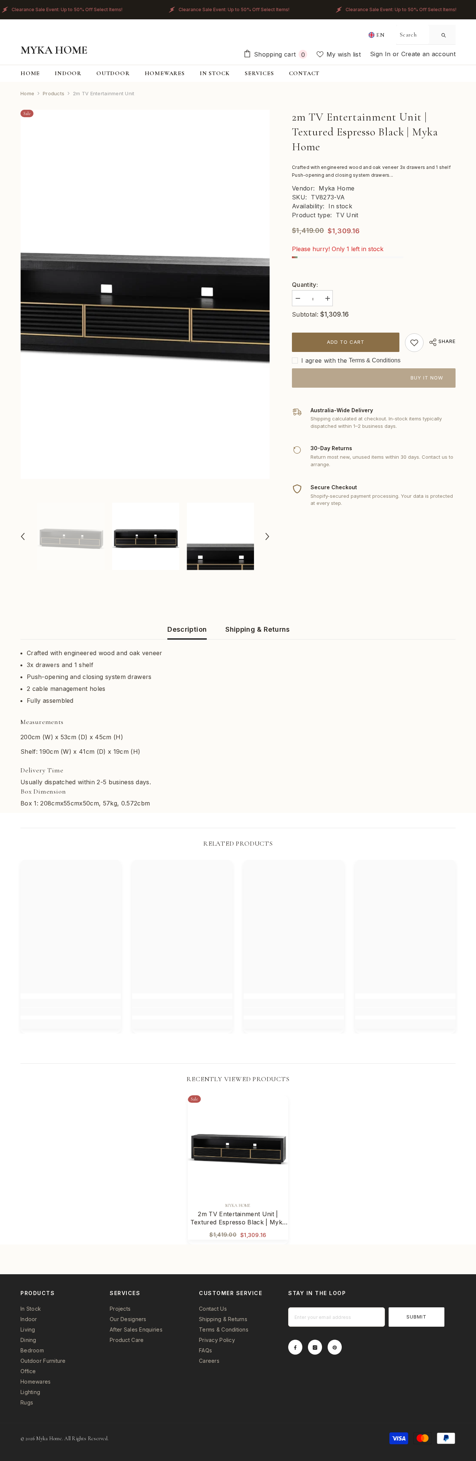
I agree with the (324, 360)
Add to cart (345, 342)
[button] (22, 536)
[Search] (426, 35)
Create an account (428, 54)
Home (27, 93)
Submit (416, 1317)
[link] (414, 342)
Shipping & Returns (257, 629)
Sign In (381, 54)
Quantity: (305, 284)
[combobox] (412, 34)
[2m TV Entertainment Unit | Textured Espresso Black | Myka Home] (238, 1145)
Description (187, 629)
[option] (145, 294)
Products (53, 93)
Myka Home (336, 188)
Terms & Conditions (375, 360)
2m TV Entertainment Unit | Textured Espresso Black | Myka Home (238, 1218)
